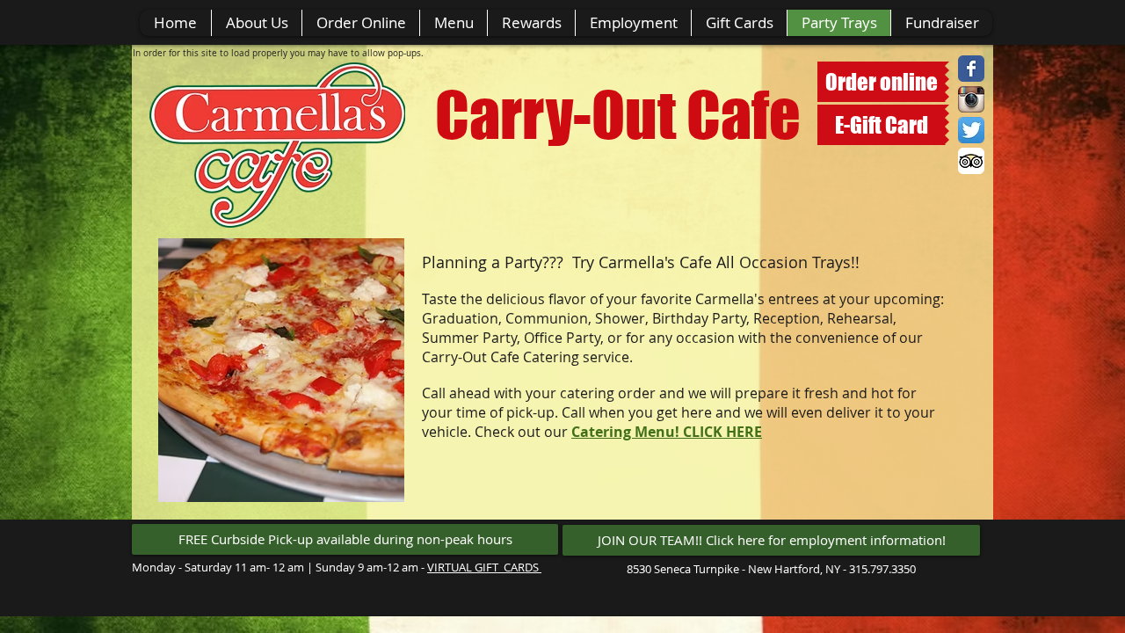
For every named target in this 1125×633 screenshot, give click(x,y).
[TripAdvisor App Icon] (971, 161)
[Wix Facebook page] (971, 68)
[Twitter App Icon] (971, 130)
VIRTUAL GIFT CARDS (484, 567)
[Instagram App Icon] (971, 99)
